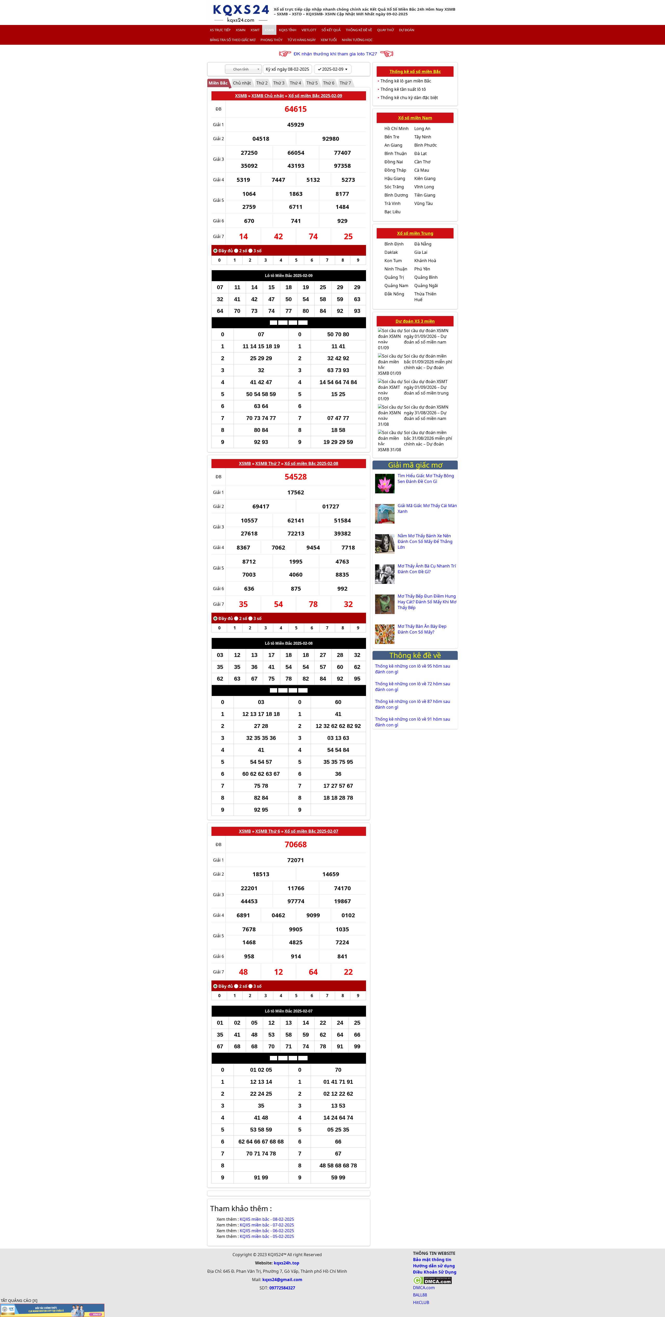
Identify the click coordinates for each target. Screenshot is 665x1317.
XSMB (269, 30)
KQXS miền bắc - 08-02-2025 (267, 1219)
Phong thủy (271, 39)
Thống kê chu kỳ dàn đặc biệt (409, 97)
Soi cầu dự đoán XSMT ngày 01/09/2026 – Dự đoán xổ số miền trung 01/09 (413, 390)
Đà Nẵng (422, 244)
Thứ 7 (345, 83)
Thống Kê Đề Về (359, 30)
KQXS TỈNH (287, 30)
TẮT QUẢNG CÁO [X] (19, 1300)
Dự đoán (406, 30)
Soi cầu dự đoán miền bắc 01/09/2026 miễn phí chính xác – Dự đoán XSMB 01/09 (415, 364)
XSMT (255, 30)
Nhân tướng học (357, 39)
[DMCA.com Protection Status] (432, 1280)
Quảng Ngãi (426, 285)
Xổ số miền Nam (415, 118)
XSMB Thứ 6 (267, 831)
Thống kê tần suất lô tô (403, 89)
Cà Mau (421, 170)
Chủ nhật (242, 83)
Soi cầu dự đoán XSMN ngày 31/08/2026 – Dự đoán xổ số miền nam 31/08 (413, 415)
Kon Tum (393, 260)
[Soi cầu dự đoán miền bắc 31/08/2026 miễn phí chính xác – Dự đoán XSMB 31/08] (391, 437)
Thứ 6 (328, 83)
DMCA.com (424, 1287)
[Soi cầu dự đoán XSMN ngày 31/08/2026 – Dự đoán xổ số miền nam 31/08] (391, 412)
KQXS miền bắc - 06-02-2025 (267, 1231)
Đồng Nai (393, 162)
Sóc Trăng (394, 187)
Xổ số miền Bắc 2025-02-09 (315, 96)
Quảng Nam (396, 285)
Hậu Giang (394, 178)
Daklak (391, 252)
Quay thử (385, 30)
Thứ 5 (312, 83)
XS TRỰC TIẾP (220, 30)
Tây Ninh (422, 137)
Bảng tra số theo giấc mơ (232, 39)
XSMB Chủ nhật (267, 96)
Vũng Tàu (423, 203)
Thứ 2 (262, 83)
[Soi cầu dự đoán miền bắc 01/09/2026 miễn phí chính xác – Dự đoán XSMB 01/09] (391, 361)
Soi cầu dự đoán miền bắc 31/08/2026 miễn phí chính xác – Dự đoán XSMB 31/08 (415, 441)
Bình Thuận (395, 153)
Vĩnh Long (424, 187)
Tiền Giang (424, 195)
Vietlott (309, 30)
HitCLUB (421, 1302)
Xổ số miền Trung (415, 233)
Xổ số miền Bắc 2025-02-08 (311, 463)
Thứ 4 (295, 83)
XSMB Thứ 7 (267, 463)
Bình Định (394, 244)
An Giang (393, 145)
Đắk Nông (394, 294)
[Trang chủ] (240, 12)
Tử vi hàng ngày (302, 39)
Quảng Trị (394, 277)
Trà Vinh (392, 203)
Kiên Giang (425, 178)
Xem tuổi (329, 39)
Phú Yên (422, 269)
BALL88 (420, 1295)
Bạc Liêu (392, 212)
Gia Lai (420, 252)
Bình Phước (425, 145)
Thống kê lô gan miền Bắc (406, 81)
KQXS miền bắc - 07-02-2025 (267, 1225)
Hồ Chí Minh (396, 128)
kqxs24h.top (286, 1263)
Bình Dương (396, 195)
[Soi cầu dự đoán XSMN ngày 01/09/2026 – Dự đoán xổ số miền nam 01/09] (391, 335)
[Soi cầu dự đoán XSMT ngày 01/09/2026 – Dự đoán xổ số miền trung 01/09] (391, 386)
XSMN (240, 30)
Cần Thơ (422, 162)
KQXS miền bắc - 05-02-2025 (267, 1236)
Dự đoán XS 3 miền (415, 321)
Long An (422, 128)
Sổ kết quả (331, 30)
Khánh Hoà (425, 260)
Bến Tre (391, 137)
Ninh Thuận (395, 269)
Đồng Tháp (395, 170)
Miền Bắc (218, 83)
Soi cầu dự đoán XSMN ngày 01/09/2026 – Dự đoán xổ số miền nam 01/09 (413, 339)
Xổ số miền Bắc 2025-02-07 (311, 831)
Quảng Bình (426, 277)
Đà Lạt (420, 153)
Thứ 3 (278, 83)
